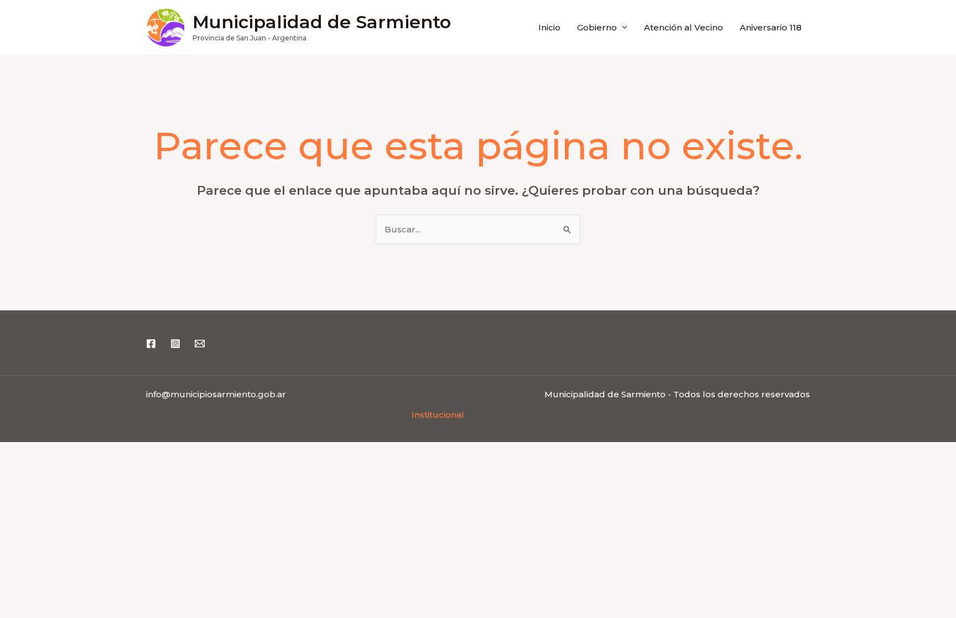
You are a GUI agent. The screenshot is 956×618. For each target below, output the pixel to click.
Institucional (438, 414)
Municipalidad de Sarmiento (322, 22)
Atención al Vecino (683, 27)
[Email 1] (200, 344)
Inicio (549, 27)
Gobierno (597, 27)
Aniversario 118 (771, 27)
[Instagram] (175, 344)
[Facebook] (151, 344)
